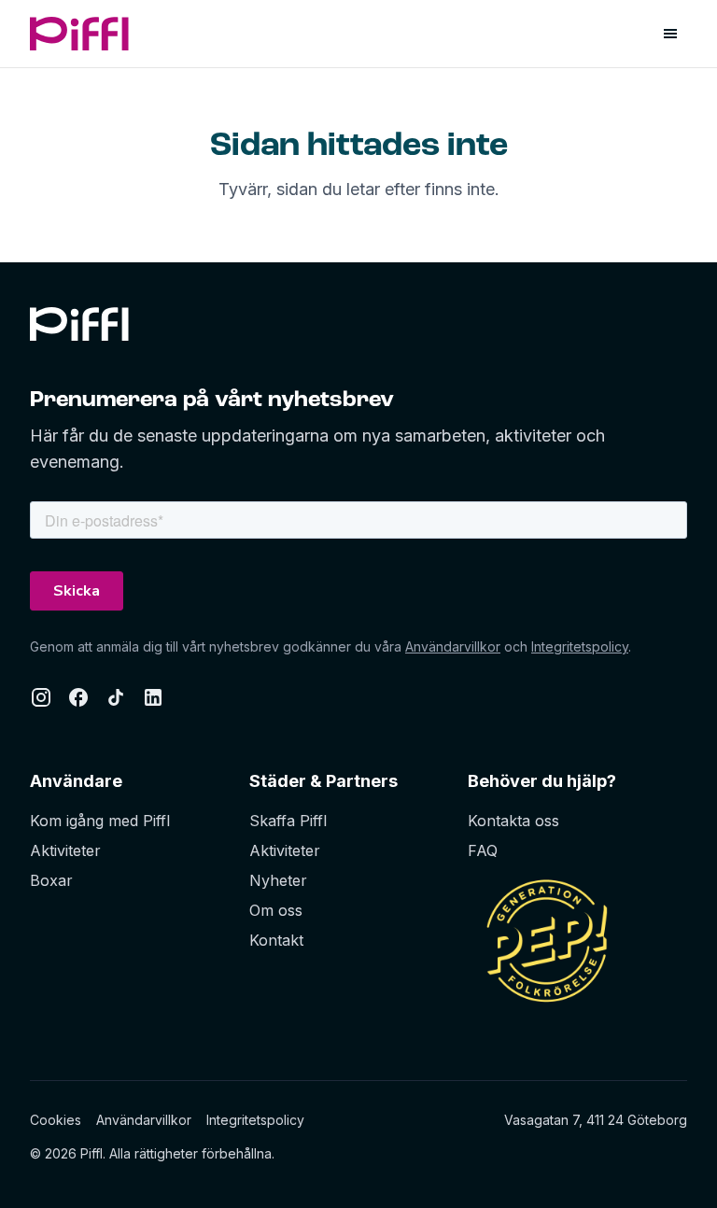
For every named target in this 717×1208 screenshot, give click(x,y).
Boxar (51, 880)
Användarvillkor (452, 646)
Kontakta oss (513, 820)
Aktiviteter (65, 850)
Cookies (55, 1120)
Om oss (275, 910)
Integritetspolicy (579, 646)
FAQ (483, 850)
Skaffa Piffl (288, 820)
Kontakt (276, 940)
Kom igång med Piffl (100, 820)
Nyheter (278, 880)
